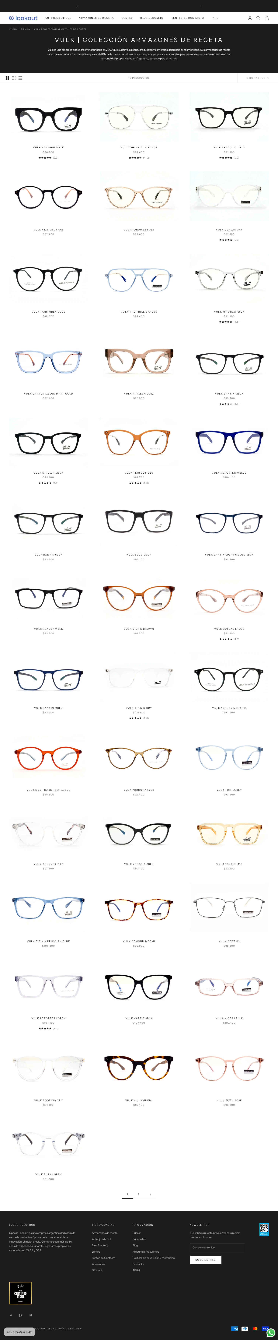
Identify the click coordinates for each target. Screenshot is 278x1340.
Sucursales (139, 1239)
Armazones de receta (104, 1233)
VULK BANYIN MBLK (229, 393)
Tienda (25, 29)
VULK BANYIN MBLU (48, 708)
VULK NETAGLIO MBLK (229, 147)
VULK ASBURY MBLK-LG (229, 708)
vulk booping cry (48, 1100)
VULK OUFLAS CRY (229, 229)
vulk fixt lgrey (229, 789)
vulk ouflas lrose (229, 628)
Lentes (127, 17)
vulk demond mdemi (139, 941)
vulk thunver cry (49, 864)
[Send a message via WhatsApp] (271, 1333)
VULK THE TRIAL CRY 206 (139, 147)
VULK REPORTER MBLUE (229, 472)
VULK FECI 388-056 (139, 472)
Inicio (13, 29)
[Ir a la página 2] (150, 1194)
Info (215, 17)
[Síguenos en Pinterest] (31, 1315)
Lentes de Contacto (188, 17)
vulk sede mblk (138, 554)
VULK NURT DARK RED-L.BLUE (49, 789)
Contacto (138, 1264)
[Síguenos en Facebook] (11, 1315)
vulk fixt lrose (229, 1100)
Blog (135, 1245)
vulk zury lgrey (48, 1174)
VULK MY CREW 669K (229, 311)
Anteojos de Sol (58, 17)
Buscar (137, 1233)
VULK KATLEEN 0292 (139, 393)
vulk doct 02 (229, 941)
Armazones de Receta (96, 17)
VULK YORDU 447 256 (139, 789)
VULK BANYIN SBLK (49, 554)
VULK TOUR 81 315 (229, 864)
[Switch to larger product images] (7, 78)
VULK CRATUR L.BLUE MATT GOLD (48, 393)
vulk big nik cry (139, 708)
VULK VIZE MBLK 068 (48, 229)
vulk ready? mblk (48, 628)
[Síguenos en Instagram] (21, 1315)
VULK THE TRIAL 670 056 (139, 311)
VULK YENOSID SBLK (139, 864)
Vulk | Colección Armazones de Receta (60, 29)
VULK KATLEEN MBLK (48, 147)
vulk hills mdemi (139, 1100)
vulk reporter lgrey (48, 1018)
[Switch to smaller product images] (14, 78)
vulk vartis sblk (139, 1018)
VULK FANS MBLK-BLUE (48, 311)
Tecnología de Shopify (65, 1328)
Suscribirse (205, 1259)
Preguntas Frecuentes (146, 1251)
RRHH (136, 1270)
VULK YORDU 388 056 (139, 229)
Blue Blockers (152, 17)
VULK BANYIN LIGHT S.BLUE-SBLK (229, 554)
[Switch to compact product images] (20, 78)
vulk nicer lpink (229, 1018)
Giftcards (97, 1270)
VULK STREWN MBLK (49, 472)
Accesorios (98, 1264)
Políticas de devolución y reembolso (154, 1258)
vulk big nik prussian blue (48, 941)
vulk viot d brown (139, 628)
